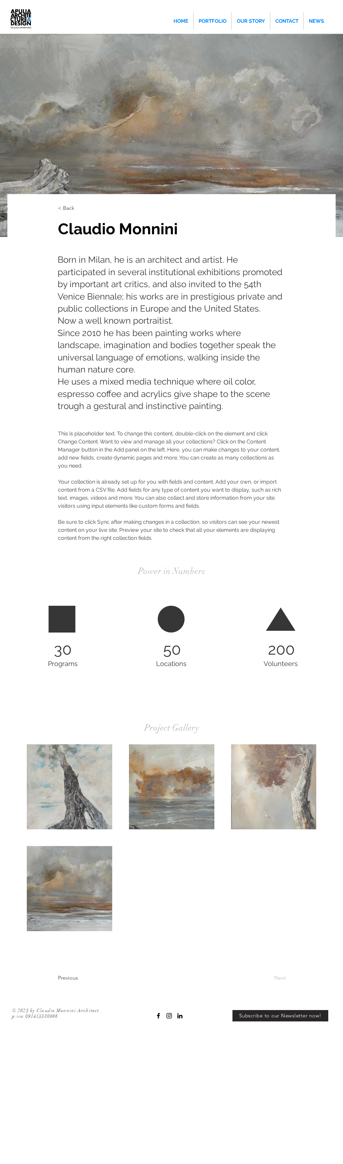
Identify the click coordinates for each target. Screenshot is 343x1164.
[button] (80, 208)
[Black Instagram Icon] (169, 1015)
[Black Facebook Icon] (158, 1015)
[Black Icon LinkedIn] (180, 1015)
